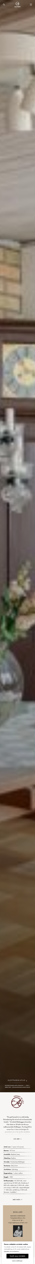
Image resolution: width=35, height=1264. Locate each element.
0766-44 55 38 (17, 1240)
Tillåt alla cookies (17, 1256)
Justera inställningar (17, 1261)
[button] (17, 1159)
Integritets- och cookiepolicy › (11, 1251)
